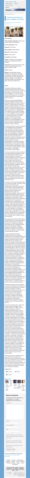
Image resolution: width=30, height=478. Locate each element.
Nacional (14, 460)
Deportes (22, 461)
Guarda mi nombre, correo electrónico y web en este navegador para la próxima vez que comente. (15, 436)
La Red (13, 469)
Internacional (20, 460)
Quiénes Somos (9, 3)
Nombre (8, 421)
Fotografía (15, 468)
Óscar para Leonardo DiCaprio (19, 386)
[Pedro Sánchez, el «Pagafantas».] (15, 381)
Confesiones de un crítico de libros (12, 383)
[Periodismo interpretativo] (15, 10)
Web (7, 429)
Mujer (13, 470)
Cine (12, 12)
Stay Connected (9, 5)
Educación (21, 467)
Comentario (8, 402)
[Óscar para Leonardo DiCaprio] (19, 381)
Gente (16, 467)
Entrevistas (9, 468)
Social (17, 461)
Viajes (16, 470)
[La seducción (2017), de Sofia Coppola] (23, 381)
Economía (8, 461)
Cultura (9, 12)
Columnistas (15, 464)
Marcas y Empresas (19, 469)
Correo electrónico (10, 425)
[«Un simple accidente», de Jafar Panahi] (7, 381)
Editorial (16, 3)
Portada (6, 12)
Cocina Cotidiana (10, 467)
